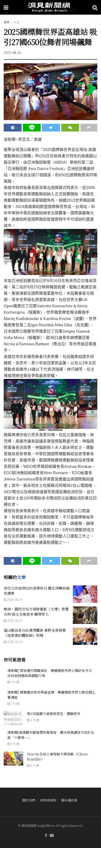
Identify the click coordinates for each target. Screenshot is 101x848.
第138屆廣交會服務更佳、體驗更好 (53, 713)
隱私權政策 (69, 800)
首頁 (7, 22)
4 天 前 (34, 720)
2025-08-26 (12, 52)
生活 (16, 22)
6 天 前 (34, 765)
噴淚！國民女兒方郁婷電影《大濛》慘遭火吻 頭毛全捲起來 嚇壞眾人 (36, 611)
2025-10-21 (14, 599)
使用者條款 (48, 800)
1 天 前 (14, 682)
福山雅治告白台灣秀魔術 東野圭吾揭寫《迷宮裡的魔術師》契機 (35, 633)
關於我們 (28, 800)
